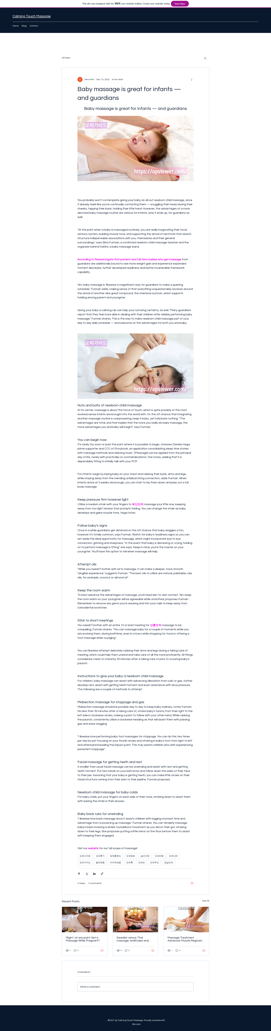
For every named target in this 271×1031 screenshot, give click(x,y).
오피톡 (129, 863)
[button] (205, 58)
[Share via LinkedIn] (94, 873)
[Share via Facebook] (78, 873)
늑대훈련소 (115, 856)
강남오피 (168, 863)
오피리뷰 (159, 856)
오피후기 (100, 856)
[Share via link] (102, 873)
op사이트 (144, 856)
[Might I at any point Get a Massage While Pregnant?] (84, 919)
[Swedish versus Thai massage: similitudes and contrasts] (135, 919)
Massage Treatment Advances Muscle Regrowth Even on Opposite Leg (185, 939)
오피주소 (154, 863)
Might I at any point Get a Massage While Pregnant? (83, 939)
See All (205, 901)
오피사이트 (85, 856)
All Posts (66, 58)
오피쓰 (141, 863)
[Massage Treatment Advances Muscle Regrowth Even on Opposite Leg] (186, 919)
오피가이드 (85, 863)
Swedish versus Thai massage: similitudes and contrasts (133, 939)
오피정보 (130, 856)
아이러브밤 (115, 863)
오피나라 (173, 856)
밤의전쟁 (100, 863)
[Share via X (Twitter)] (86, 873)
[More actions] (192, 79)
